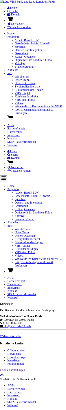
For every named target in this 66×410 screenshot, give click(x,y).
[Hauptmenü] (3, 178)
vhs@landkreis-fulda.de (17, 326)
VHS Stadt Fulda (25, 99)
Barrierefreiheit (16, 128)
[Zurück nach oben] (2, 375)
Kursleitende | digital (26, 96)
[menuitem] (36, 8)
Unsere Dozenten (25, 83)
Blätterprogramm (24, 66)
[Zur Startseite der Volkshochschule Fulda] (27, 1)
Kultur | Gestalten (25, 56)
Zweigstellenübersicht (27, 86)
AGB (10, 125)
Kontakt (15, 14)
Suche (14, 11)
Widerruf (12, 145)
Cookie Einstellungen (12, 370)
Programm (13, 36)
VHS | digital (22, 93)
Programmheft (15, 363)
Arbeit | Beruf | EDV (27, 40)
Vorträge (20, 63)
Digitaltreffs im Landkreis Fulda (33, 60)
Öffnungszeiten (16, 350)
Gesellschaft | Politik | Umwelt (32, 43)
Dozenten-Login (16, 357)
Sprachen (20, 46)
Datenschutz (14, 131)
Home (10, 33)
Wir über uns (22, 76)
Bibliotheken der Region (29, 89)
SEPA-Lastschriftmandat (21, 141)
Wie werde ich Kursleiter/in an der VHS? (38, 106)
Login (13, 7)
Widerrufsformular (10, 336)
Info (9, 73)
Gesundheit (21, 53)
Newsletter (16, 23)
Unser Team (22, 79)
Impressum (13, 135)
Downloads (14, 353)
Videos (19, 103)
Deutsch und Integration (29, 50)
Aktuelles (12, 69)
